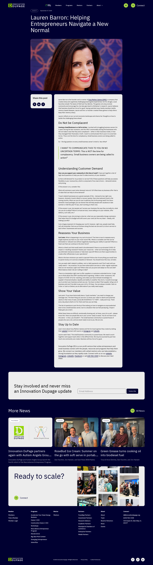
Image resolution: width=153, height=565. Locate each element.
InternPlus (34, 542)
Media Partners (83, 534)
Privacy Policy (84, 559)
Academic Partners (84, 524)
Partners (89, 5)
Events (103, 526)
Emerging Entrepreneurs (39, 539)
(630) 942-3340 (128, 518)
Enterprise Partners (84, 531)
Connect (126, 511)
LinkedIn (96, 331)
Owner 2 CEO (35, 520)
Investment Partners (85, 518)
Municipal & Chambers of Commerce (86, 528)
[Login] (126, 5)
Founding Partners (84, 515)
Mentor (55, 511)
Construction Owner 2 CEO (39, 523)
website (109, 353)
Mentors (79, 5)
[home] (16, 5)
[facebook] (43, 104)
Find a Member (13, 518)
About (103, 511)
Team (103, 518)
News (103, 524)
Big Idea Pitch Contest (38, 537)
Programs (69, 5)
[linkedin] (39, 104)
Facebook (78, 356)
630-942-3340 (92, 356)
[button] (99, 5)
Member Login (13, 521)
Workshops (34, 526)
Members (58, 5)
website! (64, 331)
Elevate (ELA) (35, 534)
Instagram (87, 331)
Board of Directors (107, 521)
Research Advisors (84, 521)
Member (11, 511)
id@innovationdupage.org (131, 515)
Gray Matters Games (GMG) (97, 100)
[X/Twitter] (34, 104)
